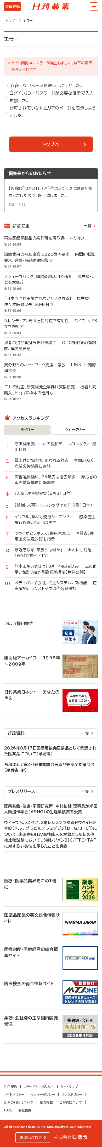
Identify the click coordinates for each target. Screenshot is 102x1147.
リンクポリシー (72, 1094)
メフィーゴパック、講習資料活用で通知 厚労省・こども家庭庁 (49, 280)
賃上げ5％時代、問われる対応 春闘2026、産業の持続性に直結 (56, 463)
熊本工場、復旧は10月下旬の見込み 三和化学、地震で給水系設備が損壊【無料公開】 (56, 569)
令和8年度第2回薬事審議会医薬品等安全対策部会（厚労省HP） (49, 768)
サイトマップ (69, 1086)
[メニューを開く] (94, 6)
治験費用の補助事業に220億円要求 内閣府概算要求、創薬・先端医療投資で (49, 257)
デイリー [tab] (27, 429)
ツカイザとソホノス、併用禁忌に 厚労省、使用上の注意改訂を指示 (54, 536)
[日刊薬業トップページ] (51, 6)
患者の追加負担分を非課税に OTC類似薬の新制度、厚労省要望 (50, 346)
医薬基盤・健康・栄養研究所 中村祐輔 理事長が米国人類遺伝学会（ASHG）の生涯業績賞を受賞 (50, 809)
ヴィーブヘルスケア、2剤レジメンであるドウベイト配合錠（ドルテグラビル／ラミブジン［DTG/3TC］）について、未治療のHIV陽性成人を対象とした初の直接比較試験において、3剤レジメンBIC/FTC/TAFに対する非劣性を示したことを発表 (50, 834)
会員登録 (12, 6)
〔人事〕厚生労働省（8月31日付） (46, 493)
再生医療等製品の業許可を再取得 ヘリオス (44, 238)
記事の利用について (18, 1102)
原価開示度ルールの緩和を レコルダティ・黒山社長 (56, 447)
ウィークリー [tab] (75, 429)
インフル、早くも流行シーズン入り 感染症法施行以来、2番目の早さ (55, 520)
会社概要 (24, 1110)
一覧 (87, 226)
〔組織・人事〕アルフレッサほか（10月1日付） (56, 505)
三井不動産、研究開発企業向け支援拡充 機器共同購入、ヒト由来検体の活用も (50, 390)
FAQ (8, 1110)
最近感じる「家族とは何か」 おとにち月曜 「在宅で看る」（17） (56, 553)
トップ (10, 20)
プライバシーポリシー (39, 1086)
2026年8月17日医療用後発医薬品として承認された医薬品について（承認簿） (50, 751)
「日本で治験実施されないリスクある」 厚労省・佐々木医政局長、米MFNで (47, 301)
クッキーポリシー (43, 1094)
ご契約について (70, 1102)
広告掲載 (46, 1102)
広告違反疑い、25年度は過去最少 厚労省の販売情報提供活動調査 (56, 480)
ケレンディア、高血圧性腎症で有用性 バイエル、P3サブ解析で (50, 324)
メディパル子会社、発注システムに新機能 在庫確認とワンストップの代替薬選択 (56, 586)
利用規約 (10, 1086)
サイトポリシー (14, 1094)
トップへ (51, 144)
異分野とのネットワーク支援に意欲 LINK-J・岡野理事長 (50, 368)
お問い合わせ (31, 1137)
